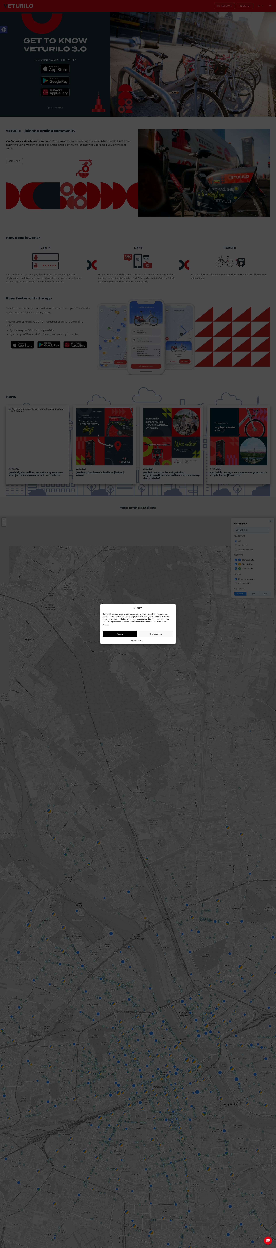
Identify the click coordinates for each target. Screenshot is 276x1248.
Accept (120, 633)
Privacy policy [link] (136, 640)
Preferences (156, 633)
